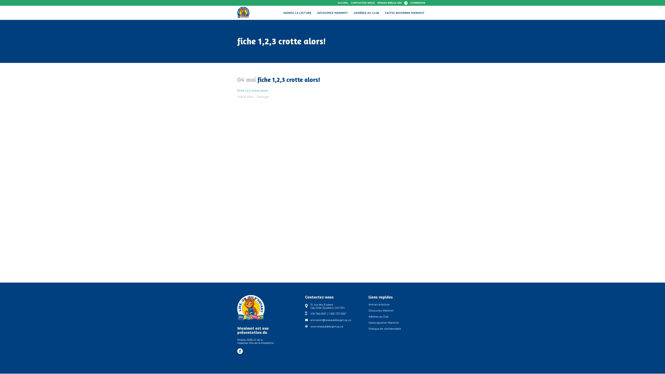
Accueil (343, 2)
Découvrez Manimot (381, 310)
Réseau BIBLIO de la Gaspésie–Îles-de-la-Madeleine (255, 341)
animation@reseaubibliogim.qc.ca (330, 320)
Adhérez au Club (378, 316)
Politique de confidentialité (385, 328)
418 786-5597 (318, 313)
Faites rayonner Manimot (384, 322)
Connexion (417, 2)
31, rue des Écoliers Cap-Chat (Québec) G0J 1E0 (327, 306)
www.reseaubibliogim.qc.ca (326, 326)
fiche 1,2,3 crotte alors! (252, 90)
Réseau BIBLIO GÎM (389, 2)
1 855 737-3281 (337, 313)
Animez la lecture (379, 304)
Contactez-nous (363, 2)
